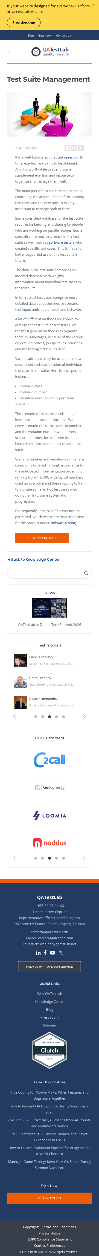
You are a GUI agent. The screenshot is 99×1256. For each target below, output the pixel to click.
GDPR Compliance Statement (49, 1239)
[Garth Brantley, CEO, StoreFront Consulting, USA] (20, 681)
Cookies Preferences (49, 1246)
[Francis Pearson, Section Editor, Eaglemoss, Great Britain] (20, 660)
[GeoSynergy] (49, 787)
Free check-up (24, 22)
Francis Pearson (41, 657)
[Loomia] (49, 815)
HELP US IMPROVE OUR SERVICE (49, 966)
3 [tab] (49, 717)
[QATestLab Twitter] (60, 952)
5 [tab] (63, 717)
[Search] (86, 573)
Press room (45, 35)
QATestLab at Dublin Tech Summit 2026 (49, 624)
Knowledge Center (49, 1001)
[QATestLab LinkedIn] (38, 953)
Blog (31, 35)
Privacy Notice (49, 1233)
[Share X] (81, 148)
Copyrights (31, 1227)
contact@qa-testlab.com (49, 932)
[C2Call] (49, 759)
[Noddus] (49, 842)
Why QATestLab (49, 993)
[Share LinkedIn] (74, 148)
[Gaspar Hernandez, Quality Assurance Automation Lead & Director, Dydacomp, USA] (20, 702)
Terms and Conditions (59, 1227)
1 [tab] (35, 717)
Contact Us (63, 35)
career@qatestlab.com (55, 938)
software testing (63, 522)
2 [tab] (42, 717)
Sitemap (49, 1025)
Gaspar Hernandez (43, 698)
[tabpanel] (49, 682)
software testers (61, 242)
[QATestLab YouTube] (52, 953)
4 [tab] (56, 717)
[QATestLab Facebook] (45, 953)
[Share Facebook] (67, 148)
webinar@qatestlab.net (58, 944)
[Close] (93, 5)
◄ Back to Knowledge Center (33, 559)
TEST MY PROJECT (42, 538)
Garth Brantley (40, 678)
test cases (65, 157)
